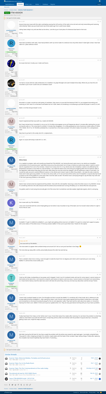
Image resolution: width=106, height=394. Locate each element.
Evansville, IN (14, 76)
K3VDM (11, 380)
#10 (100, 199)
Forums (20, 4)
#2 (100, 40)
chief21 (96, 380)
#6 (100, 118)
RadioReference (9, 4)
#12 (100, 237)
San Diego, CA (14, 215)
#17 (100, 331)
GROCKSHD (11, 89)
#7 (100, 137)
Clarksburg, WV (13, 96)
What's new (28, 4)
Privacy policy (92, 392)
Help (98, 392)
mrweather (11, 127)
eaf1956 (11, 69)
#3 (100, 60)
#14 (100, 274)
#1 (100, 21)
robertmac (11, 48)
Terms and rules (84, 392)
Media (37, 4)
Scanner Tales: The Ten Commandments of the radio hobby (28, 368)
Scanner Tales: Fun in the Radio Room (21, 363)
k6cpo (11, 208)
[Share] (98, 22)
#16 (100, 313)
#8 (100, 157)
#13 (100, 256)
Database (45, 4)
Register (52, 4)
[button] (15, 4)
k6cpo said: (23, 241)
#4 (100, 80)
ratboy (96, 369)
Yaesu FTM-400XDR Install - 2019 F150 (21, 378)
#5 (100, 99)
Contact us (76, 392)
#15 (100, 294)
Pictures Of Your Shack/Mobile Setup (27, 375)
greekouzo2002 (9, 15)
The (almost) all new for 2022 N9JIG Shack (23, 373)
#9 (100, 181)
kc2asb (96, 359)
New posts (6, 7)
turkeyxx (11, 283)
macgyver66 (11, 166)
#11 (100, 219)
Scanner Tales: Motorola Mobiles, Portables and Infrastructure (29, 358)
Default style (9, 392)
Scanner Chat (22, 359)
